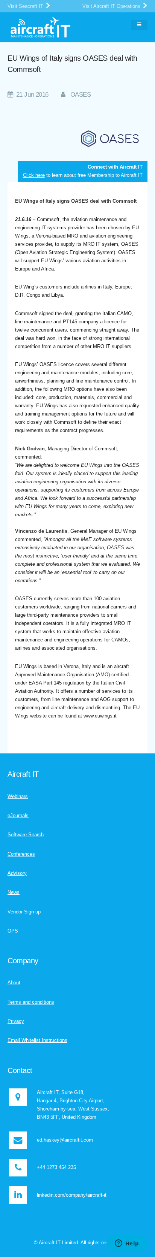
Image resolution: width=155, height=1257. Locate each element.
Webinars (18, 796)
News (14, 892)
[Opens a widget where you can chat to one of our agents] (126, 1244)
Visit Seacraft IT (26, 6)
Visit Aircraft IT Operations (112, 6)
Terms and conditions (31, 1002)
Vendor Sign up (24, 912)
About (14, 982)
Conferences (21, 854)
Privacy (16, 1021)
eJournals (18, 815)
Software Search (26, 834)
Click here (34, 175)
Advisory (17, 873)
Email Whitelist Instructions (37, 1040)
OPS (13, 931)
